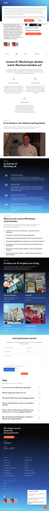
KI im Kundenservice (7, 465)
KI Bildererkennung (7, 460)
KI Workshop (26, 467)
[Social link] (4, 496)
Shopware (5, 483)
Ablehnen (40, 20)
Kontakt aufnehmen (33, 33)
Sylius (5, 488)
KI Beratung (26, 465)
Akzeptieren (29, 20)
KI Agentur (26, 462)
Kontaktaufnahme (9, 437)
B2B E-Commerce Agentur (28, 470)
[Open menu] (43, 2)
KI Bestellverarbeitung (28, 460)
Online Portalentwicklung (28, 475)
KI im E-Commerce (7, 462)
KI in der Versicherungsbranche (9, 475)
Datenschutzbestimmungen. (19, 365)
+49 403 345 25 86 (7, 443)
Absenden (24, 373)
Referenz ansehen (7, 301)
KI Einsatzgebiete (6, 470)
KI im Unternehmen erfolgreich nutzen (10, 467)
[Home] (7, 3)
